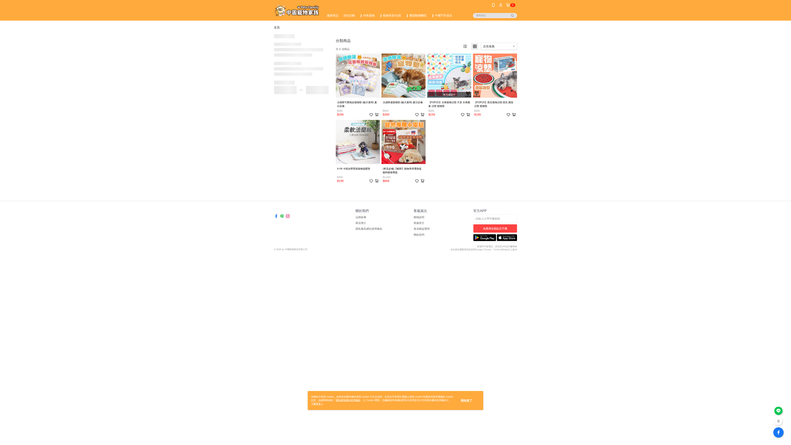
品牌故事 (361, 217)
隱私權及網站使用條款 (369, 228)
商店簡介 (361, 223)
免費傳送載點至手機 (495, 228)
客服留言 (419, 223)
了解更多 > (317, 403)
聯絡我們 (419, 234)
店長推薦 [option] (489, 46)
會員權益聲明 (422, 228)
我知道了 (466, 400)
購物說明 (419, 217)
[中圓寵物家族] (297, 11)
